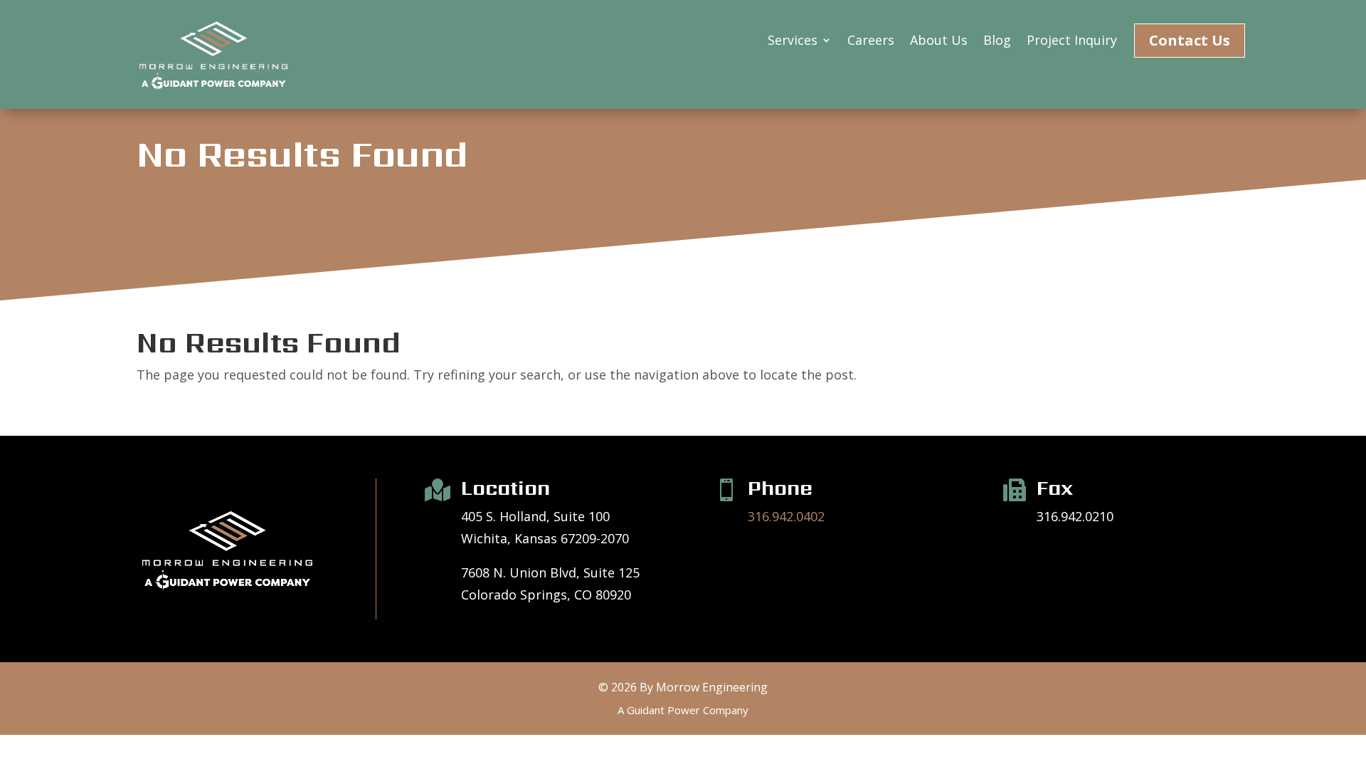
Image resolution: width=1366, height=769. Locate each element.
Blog (997, 41)
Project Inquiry (1072, 41)
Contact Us (1189, 40)
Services (792, 41)
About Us (939, 41)
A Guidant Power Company (683, 710)
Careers (870, 41)
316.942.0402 (786, 516)
